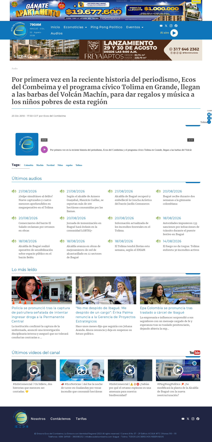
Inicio (55, 27)
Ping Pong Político (106, 27)
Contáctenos (60, 419)
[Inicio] (19, 30)
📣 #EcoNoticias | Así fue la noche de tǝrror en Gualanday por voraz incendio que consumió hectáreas (82, 388)
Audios (57, 33)
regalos (69, 165)
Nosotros (38, 419)
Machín (39, 165)
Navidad (50, 165)
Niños (60, 165)
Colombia (28, 165)
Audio (15, 68)
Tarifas (81, 419)
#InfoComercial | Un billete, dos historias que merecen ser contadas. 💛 (32, 388)
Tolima (203, 122)
